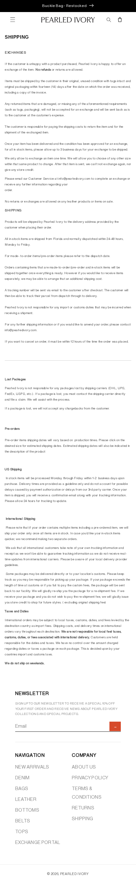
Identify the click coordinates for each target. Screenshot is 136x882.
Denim (22, 778)
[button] (13, 20)
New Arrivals (32, 767)
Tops (21, 831)
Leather (25, 799)
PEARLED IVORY (74, 874)
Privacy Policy (90, 778)
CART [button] (120, 20)
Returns (83, 808)
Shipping (82, 818)
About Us (84, 767)
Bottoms (27, 810)
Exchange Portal (37, 842)
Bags (21, 788)
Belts (22, 821)
